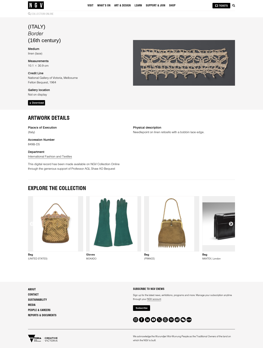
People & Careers (39, 310)
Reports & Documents (42, 315)
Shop (172, 5)
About (32, 289)
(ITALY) (36, 27)
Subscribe (141, 308)
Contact (33, 294)
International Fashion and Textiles (50, 156)
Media (31, 305)
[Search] (233, 5)
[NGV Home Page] (36, 5)
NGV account (154, 299)
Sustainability (37, 300)
